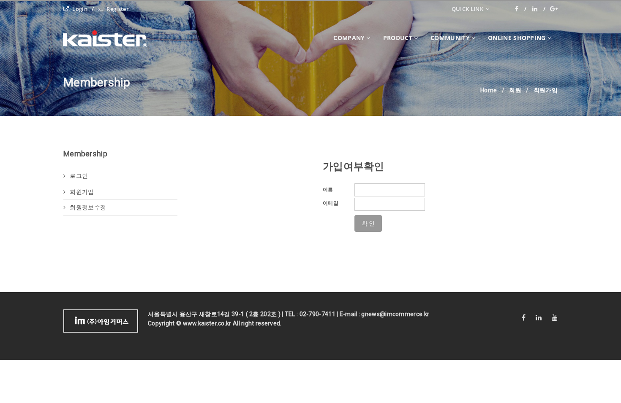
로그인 (79, 175)
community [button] (450, 38)
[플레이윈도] (554, 9)
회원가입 (82, 191)
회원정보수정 (88, 207)
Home (488, 90)
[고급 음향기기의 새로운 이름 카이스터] (112, 38)
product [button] (397, 38)
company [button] (349, 38)
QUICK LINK (468, 9)
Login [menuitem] (79, 9)
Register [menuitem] (117, 9)
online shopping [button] (517, 38)
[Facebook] (521, 9)
